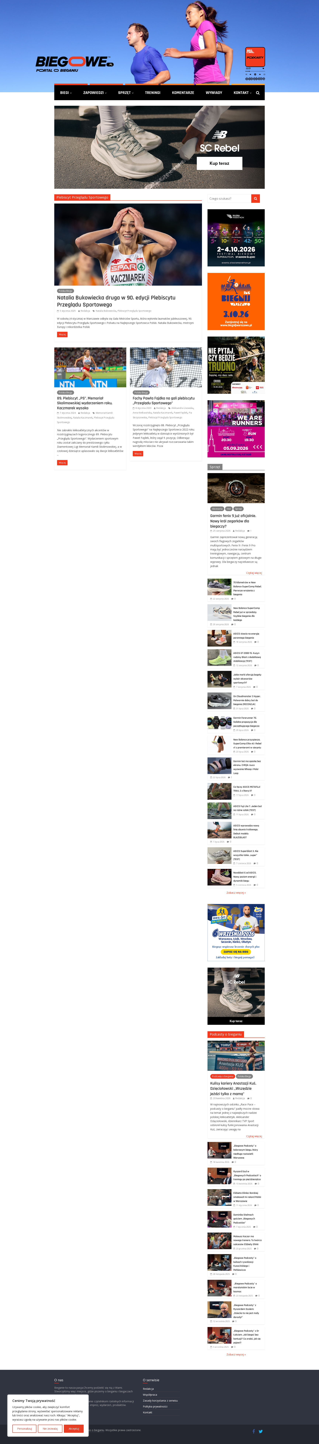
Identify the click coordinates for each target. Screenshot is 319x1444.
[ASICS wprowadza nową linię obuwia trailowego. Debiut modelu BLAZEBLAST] (219, 824)
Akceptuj (74, 1428)
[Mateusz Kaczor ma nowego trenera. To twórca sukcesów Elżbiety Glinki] (219, 1234)
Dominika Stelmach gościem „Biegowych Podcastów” (244, 1219)
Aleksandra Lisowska (182, 408)
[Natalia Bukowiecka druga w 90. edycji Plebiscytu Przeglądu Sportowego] (128, 206)
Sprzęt (124, 93)
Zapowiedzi (93, 93)
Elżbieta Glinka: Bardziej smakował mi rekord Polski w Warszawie (247, 1197)
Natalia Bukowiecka (106, 310)
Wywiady (214, 93)
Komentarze (183, 93)
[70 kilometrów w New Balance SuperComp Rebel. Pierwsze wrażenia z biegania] (219, 580)
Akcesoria (217, 508)
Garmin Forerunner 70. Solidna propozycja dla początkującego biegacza (246, 722)
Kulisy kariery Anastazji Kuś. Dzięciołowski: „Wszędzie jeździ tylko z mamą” (233, 1088)
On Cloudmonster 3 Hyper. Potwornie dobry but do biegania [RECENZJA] (247, 700)
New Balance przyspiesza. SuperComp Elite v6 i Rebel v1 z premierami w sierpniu (247, 743)
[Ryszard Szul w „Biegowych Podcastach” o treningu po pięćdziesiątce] (219, 1169)
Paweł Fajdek (180, 412)
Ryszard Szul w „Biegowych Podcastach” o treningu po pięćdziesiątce (247, 1175)
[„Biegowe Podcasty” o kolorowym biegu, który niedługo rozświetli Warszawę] (219, 1144)
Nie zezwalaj (50, 1428)
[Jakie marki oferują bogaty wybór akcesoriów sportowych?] (219, 673)
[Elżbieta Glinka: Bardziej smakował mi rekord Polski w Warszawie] (219, 1191)
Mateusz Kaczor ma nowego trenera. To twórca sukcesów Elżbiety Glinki (247, 1240)
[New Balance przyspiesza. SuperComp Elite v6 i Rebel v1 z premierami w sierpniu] (219, 738)
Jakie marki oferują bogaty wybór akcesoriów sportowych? (247, 678)
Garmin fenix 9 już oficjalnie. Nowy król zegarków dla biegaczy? (233, 521)
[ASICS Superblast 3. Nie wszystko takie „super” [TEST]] (219, 849)
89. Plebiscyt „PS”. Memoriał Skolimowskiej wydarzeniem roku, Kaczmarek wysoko (84, 403)
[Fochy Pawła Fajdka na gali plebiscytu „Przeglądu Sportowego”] (166, 350)
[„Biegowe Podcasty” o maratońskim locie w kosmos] (219, 1281)
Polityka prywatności (155, 1406)
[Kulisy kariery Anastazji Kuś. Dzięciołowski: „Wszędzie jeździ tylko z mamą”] (236, 1042)
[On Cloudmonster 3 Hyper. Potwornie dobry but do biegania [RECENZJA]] (219, 694)
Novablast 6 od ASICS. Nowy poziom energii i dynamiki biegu (244, 876)
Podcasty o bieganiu (226, 1034)
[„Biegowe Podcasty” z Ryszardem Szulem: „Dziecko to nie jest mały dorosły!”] (219, 1303)
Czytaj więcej (254, 573)
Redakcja (85, 310)
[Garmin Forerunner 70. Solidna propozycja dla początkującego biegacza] (219, 716)
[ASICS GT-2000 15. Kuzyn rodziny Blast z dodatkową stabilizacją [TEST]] (219, 651)
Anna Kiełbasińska (142, 412)
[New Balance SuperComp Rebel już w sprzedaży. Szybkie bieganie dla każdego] (219, 606)
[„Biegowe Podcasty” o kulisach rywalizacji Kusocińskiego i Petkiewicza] (219, 1256)
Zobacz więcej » (236, 892)
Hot (229, 508)
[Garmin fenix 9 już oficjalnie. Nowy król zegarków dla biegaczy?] (236, 475)
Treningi (152, 93)
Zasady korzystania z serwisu (160, 1400)
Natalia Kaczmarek (82, 417)
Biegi (64, 93)
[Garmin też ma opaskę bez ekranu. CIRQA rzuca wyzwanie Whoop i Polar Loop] (219, 759)
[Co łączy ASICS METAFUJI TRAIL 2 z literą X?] (219, 785)
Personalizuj (24, 1428)
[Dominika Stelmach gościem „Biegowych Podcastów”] (219, 1213)
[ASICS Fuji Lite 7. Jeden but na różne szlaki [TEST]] (219, 804)
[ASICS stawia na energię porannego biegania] (219, 632)
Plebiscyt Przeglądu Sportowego (134, 310)
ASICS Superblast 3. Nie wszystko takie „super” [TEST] (245, 855)
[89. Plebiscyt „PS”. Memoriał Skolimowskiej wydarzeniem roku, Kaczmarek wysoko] (90, 350)
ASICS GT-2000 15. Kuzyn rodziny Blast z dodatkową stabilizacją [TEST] (247, 657)
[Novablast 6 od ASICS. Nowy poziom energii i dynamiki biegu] (219, 871)
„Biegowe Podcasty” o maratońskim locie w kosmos (245, 1287)
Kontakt (241, 93)
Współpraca (150, 1394)
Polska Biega (65, 290)
